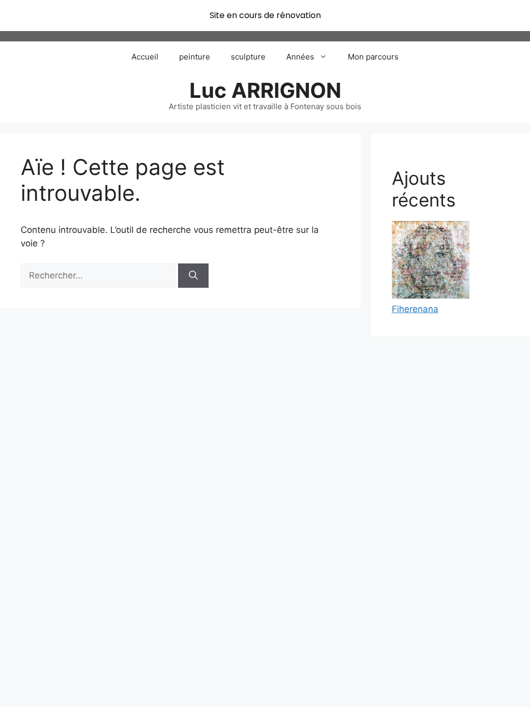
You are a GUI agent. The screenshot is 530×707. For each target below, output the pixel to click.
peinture (194, 57)
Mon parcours (373, 57)
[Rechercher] (193, 275)
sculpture (248, 57)
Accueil (144, 57)
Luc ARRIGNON (265, 90)
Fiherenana (415, 309)
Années (300, 57)
